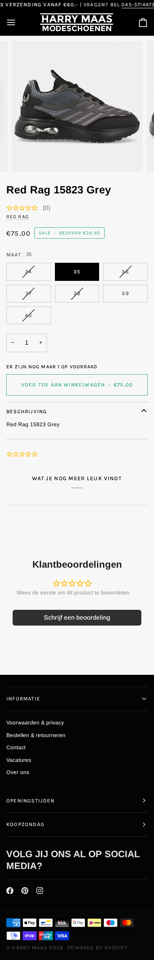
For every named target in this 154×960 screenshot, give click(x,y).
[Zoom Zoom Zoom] (77, 106)
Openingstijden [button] (30, 801)
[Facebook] (9, 890)
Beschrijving (26, 411)
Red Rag (17, 216)
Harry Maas (29, 948)
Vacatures (18, 760)
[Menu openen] (18, 23)
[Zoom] (26, 157)
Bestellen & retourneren (36, 735)
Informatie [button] (23, 699)
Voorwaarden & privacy (35, 723)
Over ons (17, 772)
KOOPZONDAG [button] (25, 824)
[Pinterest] (24, 890)
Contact (16, 747)
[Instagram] (39, 890)
